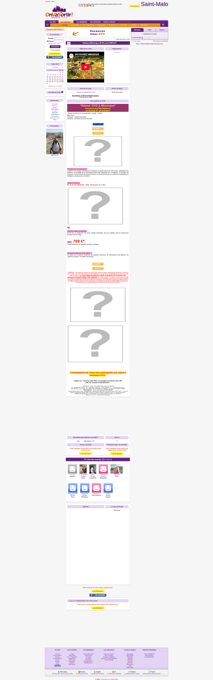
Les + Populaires (88, 25)
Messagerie (129, 655)
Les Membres (81, 22)
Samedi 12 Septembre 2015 (85, 92)
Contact (57, 664)
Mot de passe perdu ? (54, 43)
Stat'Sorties (144, 25)
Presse (57, 661)
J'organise (130, 660)
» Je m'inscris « (135, 6)
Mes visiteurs (149, 655)
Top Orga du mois (54, 92)
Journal (130, 661)
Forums (57, 657)
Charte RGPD (57, 658)
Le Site (53, 22)
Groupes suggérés (109, 657)
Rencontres (129, 664)
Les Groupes (95, 22)
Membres (137, 30)
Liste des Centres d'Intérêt (109, 658)
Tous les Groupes (109, 654)
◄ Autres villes (50, 1)
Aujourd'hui (75, 25)
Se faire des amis (88, 654)
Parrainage (130, 654)
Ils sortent (88, 658)
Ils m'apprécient (149, 657)
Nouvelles (123, 25)
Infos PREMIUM (149, 654)
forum (166, 41)
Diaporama (101, 25)
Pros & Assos (57, 655)
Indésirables (130, 667)
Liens (57, 663)
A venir (64, 25)
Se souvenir (56, 50)
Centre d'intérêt (109, 660)
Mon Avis (130, 663)
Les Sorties (65, 22)
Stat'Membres (88, 663)
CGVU (57, 660)
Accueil (57, 654)
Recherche (113, 25)
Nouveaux (88, 660)
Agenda (130, 658)
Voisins (161, 30)
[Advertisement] (123, 12)
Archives (134, 25)
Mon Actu (130, 657)
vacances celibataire (96, 395)
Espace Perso (109, 22)
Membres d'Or (88, 661)
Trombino (88, 657)
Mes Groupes (109, 655)
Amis (149, 30)
